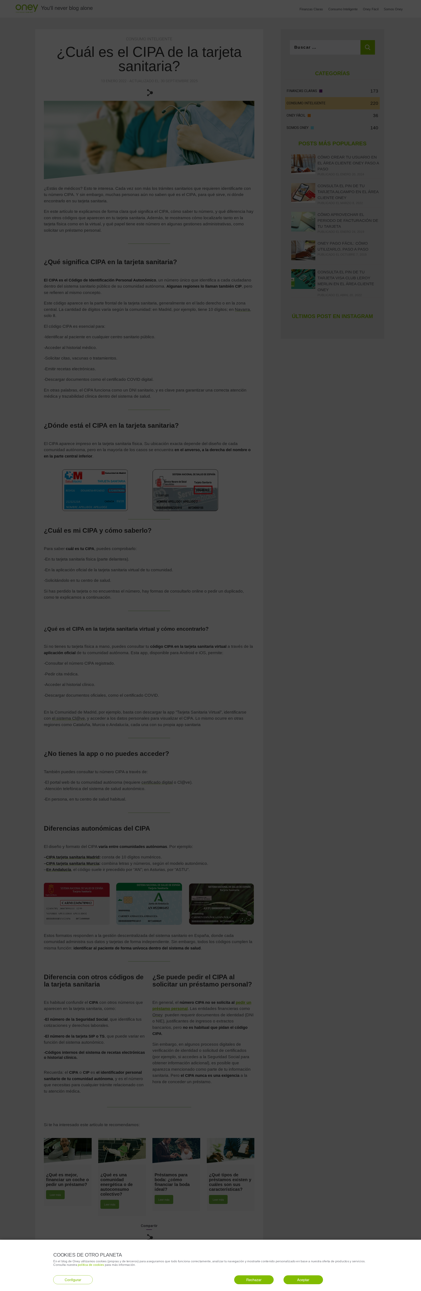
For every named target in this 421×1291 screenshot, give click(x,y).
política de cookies (91, 1264)
